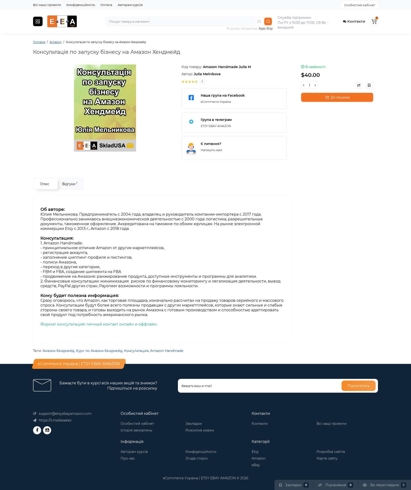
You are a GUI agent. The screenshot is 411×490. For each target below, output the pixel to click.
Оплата (106, 5)
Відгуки (69, 184)
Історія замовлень (136, 430)
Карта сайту (327, 458)
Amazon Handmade (166, 351)
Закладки (194, 423)
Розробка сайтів (331, 452)
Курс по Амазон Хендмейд (99, 351)
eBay (256, 465)
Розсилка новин (200, 430)
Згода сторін (197, 458)
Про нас (128, 458)
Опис (44, 184)
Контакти (355, 21)
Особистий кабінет (359, 5)
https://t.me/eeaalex (55, 420)
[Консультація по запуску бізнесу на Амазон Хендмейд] (105, 108)
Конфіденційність (80, 5)
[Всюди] (259, 21)
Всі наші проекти (47, 5)
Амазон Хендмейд (58, 351)
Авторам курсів (130, 5)
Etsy (255, 452)
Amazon (258, 458)
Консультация (136, 351)
